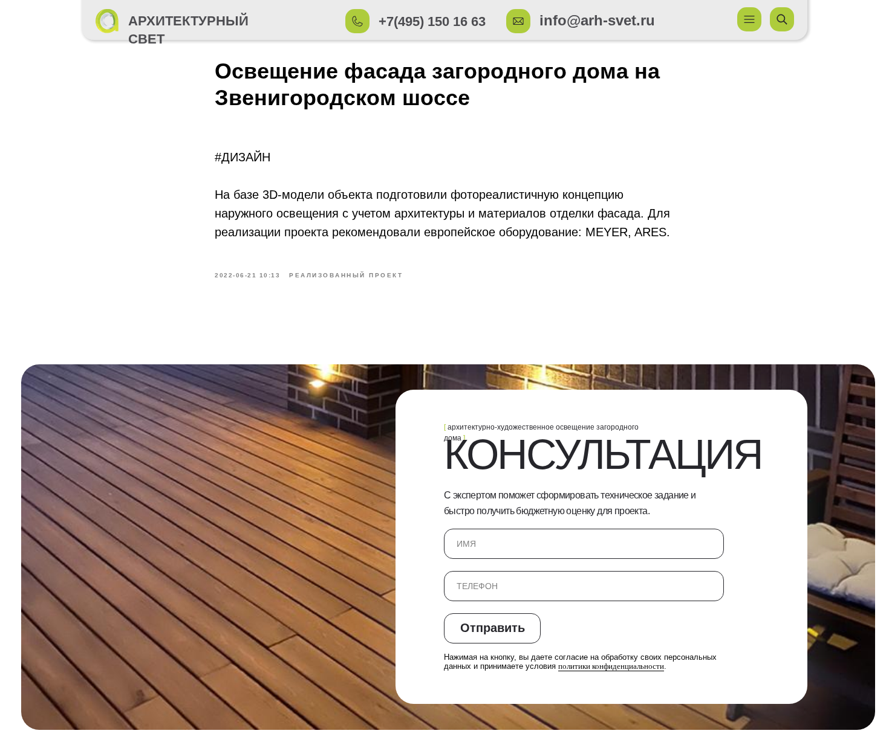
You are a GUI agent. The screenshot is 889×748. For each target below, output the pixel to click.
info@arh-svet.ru (597, 20)
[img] (107, 21)
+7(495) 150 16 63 (432, 21)
